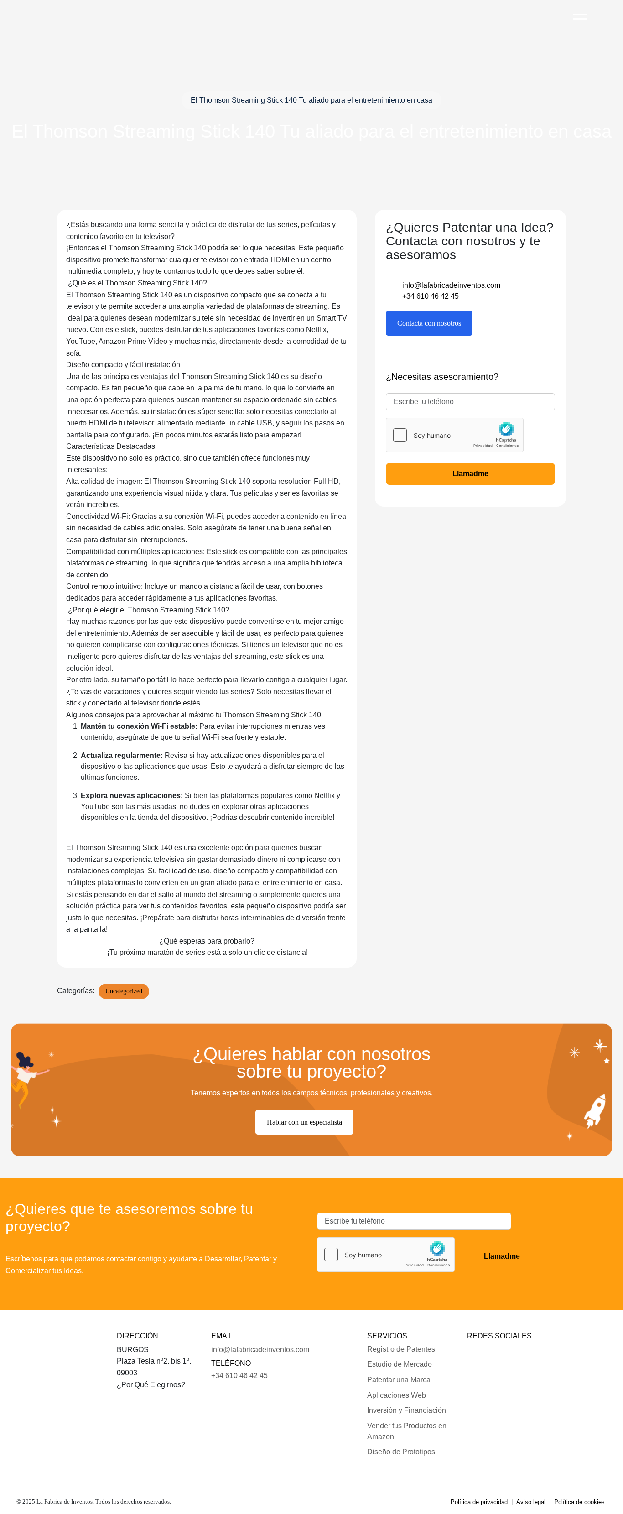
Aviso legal (530, 1501)
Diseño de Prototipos (401, 1452)
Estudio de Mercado (399, 1364)
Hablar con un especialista (304, 1122)
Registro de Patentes (401, 1349)
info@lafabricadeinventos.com (451, 285)
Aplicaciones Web (396, 1395)
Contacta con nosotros (429, 323)
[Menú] (580, 12)
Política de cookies (579, 1501)
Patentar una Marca (399, 1380)
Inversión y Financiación (406, 1410)
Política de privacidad (479, 1501)
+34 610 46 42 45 (430, 296)
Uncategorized (123, 991)
